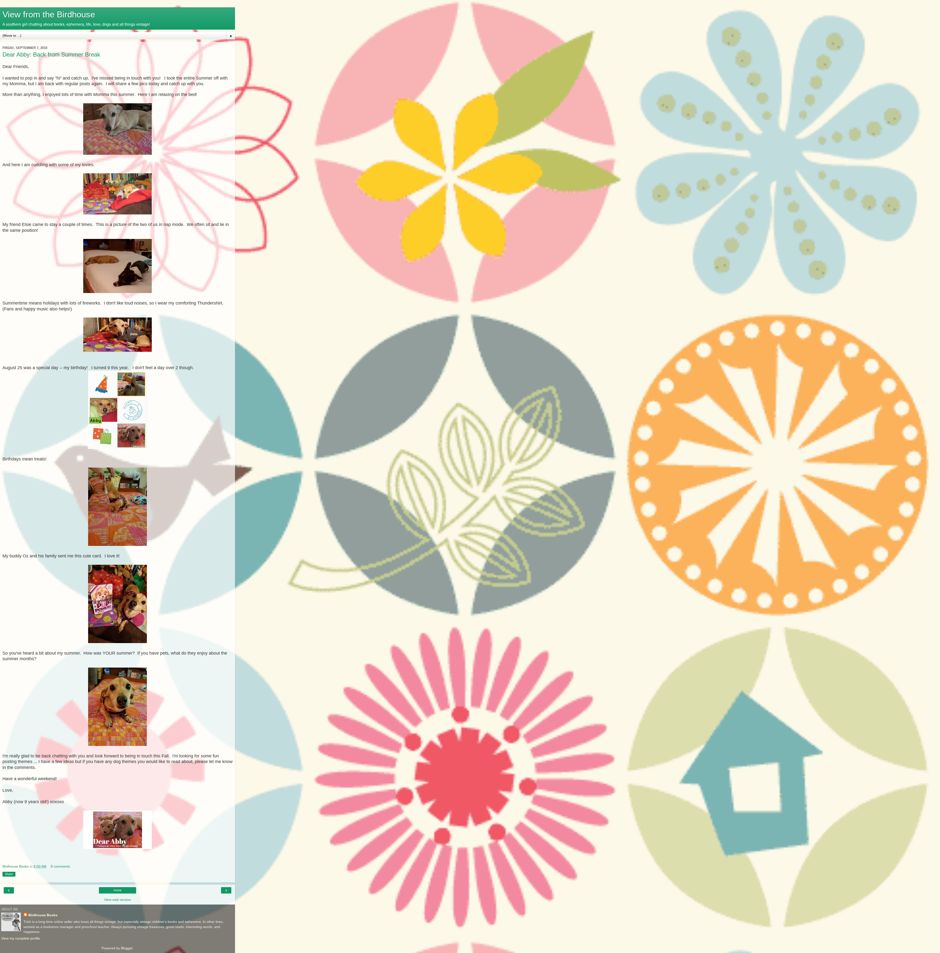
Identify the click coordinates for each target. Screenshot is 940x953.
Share (9, 874)
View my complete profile (20, 938)
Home (118, 890)
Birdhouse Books (43, 915)
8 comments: (61, 866)
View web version (117, 900)
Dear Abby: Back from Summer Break (51, 54)
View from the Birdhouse (48, 14)
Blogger (127, 948)
